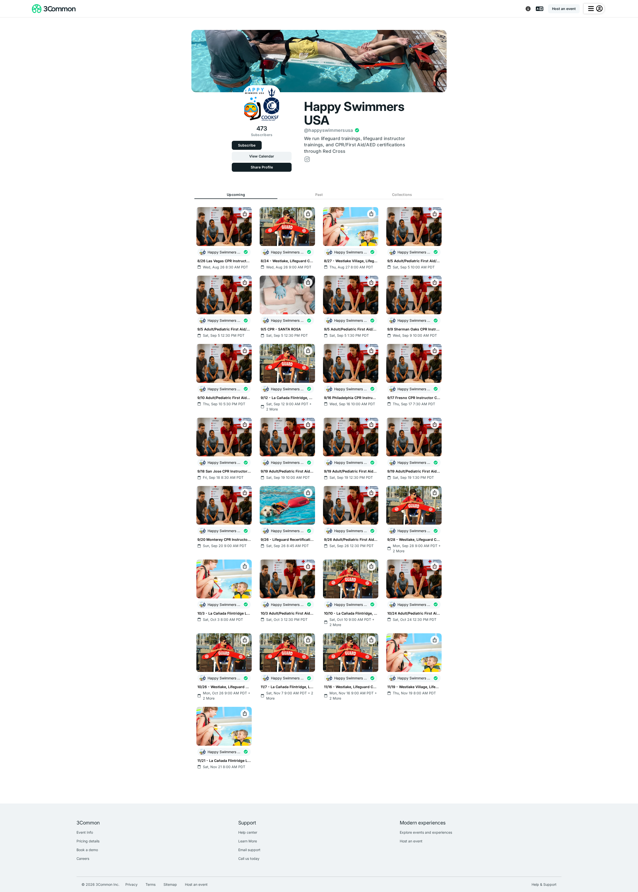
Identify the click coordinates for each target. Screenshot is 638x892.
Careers (83, 858)
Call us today (248, 858)
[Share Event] (244, 214)
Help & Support (544, 884)
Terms (151, 884)
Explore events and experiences (426, 832)
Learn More (247, 841)
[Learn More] (528, 8)
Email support (249, 850)
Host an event (411, 841)
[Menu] (594, 8)
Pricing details (88, 841)
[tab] (235, 194)
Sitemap (170, 884)
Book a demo (87, 850)
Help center (247, 832)
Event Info (85, 832)
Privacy (131, 884)
